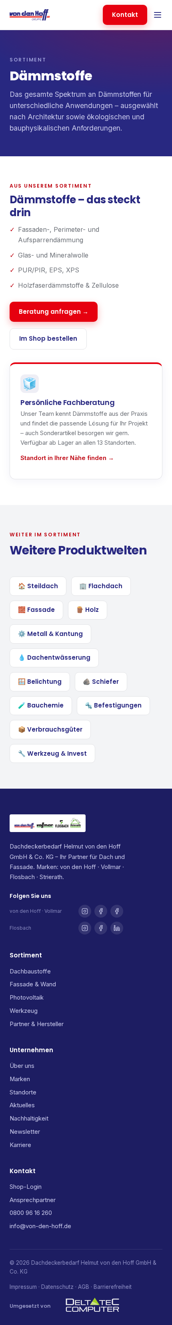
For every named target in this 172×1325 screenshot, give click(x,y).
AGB (83, 1287)
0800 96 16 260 (31, 1213)
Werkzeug (24, 1010)
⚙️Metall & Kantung (50, 634)
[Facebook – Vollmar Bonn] (116, 911)
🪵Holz (87, 609)
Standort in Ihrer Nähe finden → (67, 458)
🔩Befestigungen (113, 705)
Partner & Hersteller (37, 1024)
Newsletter (25, 1131)
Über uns (22, 1065)
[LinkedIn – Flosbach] (116, 928)
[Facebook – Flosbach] (100, 928)
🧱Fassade (36, 609)
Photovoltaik (27, 997)
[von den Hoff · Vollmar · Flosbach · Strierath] (48, 823)
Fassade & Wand (33, 984)
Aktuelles (22, 1105)
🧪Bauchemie (41, 705)
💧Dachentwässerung (54, 657)
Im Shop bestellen (48, 338)
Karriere (20, 1145)
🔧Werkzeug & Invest (52, 753)
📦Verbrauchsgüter (50, 729)
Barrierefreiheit (113, 1287)
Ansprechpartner (33, 1200)
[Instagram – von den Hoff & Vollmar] (84, 911)
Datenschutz (57, 1287)
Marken (20, 1079)
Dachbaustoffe (30, 971)
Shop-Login (26, 1186)
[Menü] (157, 15)
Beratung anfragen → (53, 311)
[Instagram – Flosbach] (84, 928)
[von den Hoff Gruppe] (30, 14)
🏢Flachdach (100, 586)
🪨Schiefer (101, 681)
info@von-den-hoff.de (40, 1226)
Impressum (23, 1287)
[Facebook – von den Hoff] (100, 911)
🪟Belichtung (40, 681)
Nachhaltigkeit (29, 1118)
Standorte (23, 1092)
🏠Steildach (38, 586)
